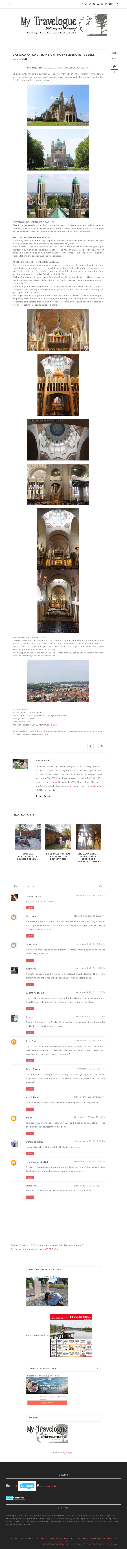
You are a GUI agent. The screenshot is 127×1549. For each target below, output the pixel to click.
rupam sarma (34, 895)
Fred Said (31, 1041)
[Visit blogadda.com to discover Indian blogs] (27, 1485)
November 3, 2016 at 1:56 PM (90, 944)
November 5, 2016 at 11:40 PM (89, 1117)
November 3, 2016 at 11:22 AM (89, 915)
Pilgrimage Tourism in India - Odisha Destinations (58, 856)
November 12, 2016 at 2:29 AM (89, 1161)
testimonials (96, 786)
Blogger (69, 1452)
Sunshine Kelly (34, 1141)
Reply (30, 908)
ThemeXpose (62, 1544)
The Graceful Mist (37, 1161)
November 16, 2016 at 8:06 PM (89, 1185)
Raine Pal (31, 968)
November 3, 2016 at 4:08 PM (90, 968)
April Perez (33, 1097)
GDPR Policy (51, 1249)
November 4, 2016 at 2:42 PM (90, 1016)
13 (114, 72)
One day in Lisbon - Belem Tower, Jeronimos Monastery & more (88, 858)
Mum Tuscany (34, 1069)
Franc (29, 1016)
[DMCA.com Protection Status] (15, 1497)
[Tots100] (11, 1485)
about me (71, 786)
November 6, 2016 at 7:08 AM (90, 1141)
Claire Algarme (35, 992)
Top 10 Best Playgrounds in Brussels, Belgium (27, 856)
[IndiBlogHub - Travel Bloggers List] (46, 1485)
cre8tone (31, 944)
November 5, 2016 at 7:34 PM (90, 1068)
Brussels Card (51, 724)
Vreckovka (95, 1544)
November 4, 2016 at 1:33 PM (90, 992)
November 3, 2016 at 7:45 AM (90, 895)
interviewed (53, 782)
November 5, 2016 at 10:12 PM (89, 1096)
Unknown (31, 916)
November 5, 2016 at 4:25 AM (90, 1040)
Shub (29, 1117)
